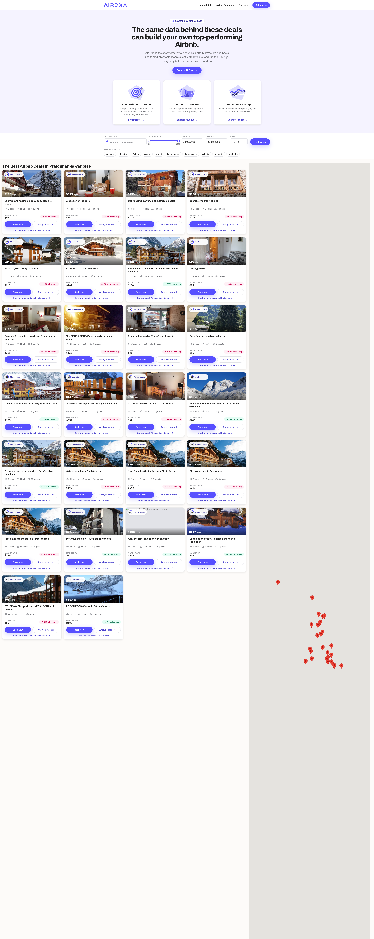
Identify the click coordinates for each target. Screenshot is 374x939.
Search (260, 141)
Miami (159, 154)
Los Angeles (173, 154)
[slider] (149, 141)
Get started (261, 5)
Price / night (156, 137)
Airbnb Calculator (225, 5)
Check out (211, 137)
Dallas (136, 154)
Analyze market (46, 224)
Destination (110, 137)
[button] (331, 646)
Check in (185, 137)
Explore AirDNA (187, 70)
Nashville (233, 154)
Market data (206, 5)
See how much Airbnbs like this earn (31, 230)
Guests (234, 137)
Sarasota (218, 154)
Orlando (110, 154)
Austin (147, 154)
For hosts (243, 5)
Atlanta (205, 154)
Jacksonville (191, 154)
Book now (18, 224)
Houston (123, 154)
